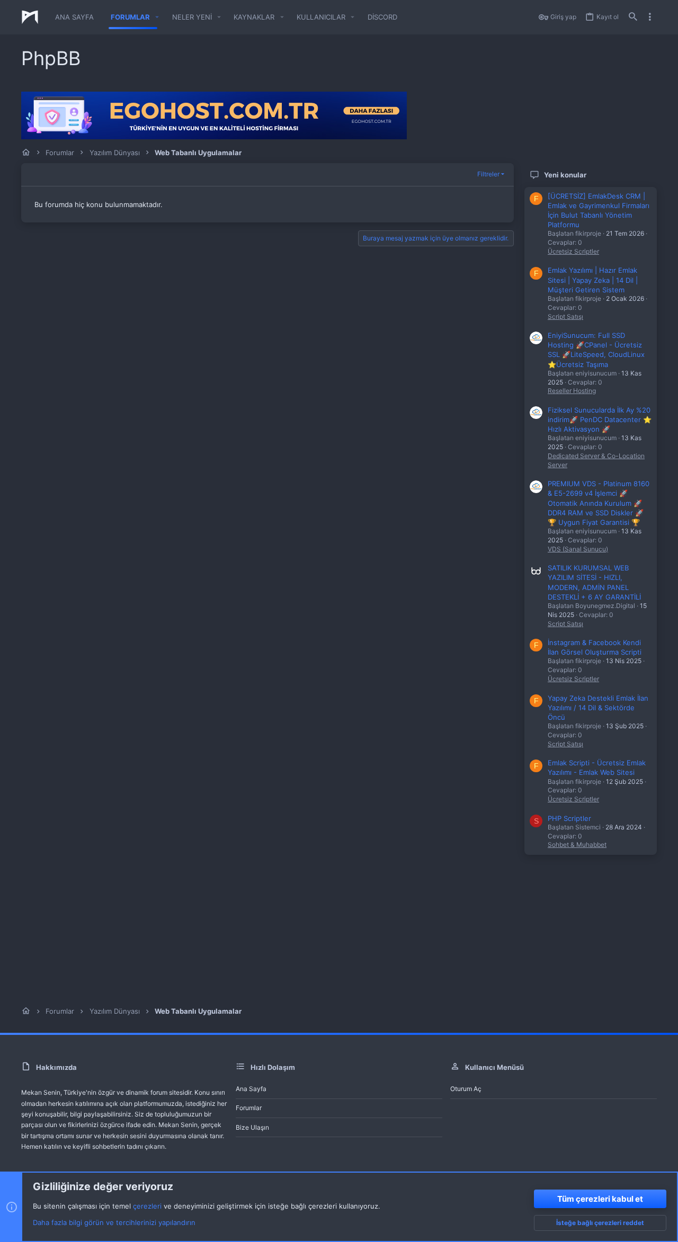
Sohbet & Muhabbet (577, 844)
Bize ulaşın (252, 1127)
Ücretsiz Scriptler (573, 251)
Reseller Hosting (572, 391)
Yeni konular (565, 175)
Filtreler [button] (488, 174)
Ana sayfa (251, 1089)
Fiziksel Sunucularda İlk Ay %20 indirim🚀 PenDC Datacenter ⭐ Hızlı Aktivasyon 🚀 (600, 419)
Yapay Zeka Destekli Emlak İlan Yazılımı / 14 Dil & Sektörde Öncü (598, 707)
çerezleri (147, 1206)
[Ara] (633, 17)
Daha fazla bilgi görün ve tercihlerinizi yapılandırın (114, 1222)
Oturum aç (465, 1089)
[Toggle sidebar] (650, 17)
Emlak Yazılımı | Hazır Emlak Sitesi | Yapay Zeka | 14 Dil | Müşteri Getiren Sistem (593, 279)
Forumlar (249, 1108)
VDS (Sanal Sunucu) (578, 549)
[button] (157, 17)
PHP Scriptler (569, 818)
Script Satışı (565, 316)
